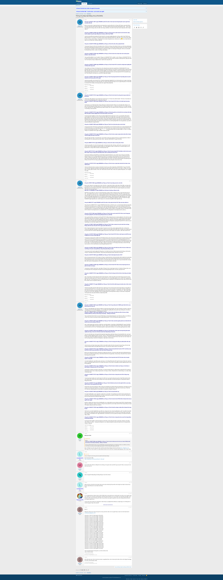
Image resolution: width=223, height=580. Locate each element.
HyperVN (78, 17)
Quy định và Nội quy (128, 575)
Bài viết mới (78, 5)
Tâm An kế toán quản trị (138, 21)
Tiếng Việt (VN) (79, 575)
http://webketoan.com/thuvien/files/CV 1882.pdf (94, 459)
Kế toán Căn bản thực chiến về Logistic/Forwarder (88, 8)
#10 (130, 493)
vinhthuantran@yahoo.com (90, 512)
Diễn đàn (84, 3)
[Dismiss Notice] (146, 8)
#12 (130, 557)
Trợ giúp (139, 575)
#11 (130, 507)
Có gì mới (90, 3)
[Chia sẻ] (129, 19)
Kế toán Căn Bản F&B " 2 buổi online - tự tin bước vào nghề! (90, 11)
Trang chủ (79, 3)
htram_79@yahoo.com (124, 447)
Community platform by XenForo (111, 577)
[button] (93, 3)
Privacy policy (135, 575)
